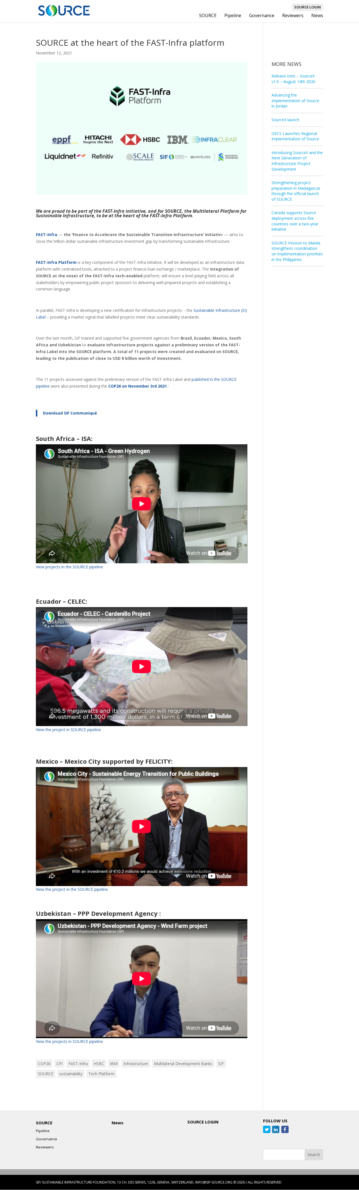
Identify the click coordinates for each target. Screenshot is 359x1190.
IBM (114, 1063)
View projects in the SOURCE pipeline (69, 566)
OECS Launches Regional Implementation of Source (295, 136)
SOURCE (208, 16)
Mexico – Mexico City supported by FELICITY (103, 761)
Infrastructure (135, 1063)
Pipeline (232, 16)
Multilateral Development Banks (183, 1063)
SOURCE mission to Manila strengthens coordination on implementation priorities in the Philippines (297, 251)
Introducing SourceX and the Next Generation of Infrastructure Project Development (297, 161)
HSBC (99, 1063)
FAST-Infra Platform (56, 262)
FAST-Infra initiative (124, 211)
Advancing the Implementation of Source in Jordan (295, 100)
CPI (59, 1063)
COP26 (44, 1063)
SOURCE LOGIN (307, 7)
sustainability (70, 1073)
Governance (261, 16)
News (317, 16)
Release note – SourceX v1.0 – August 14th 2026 (293, 78)
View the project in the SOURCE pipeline (72, 889)
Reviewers (292, 16)
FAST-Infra (78, 1063)
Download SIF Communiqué (70, 413)
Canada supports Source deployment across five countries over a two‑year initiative (294, 221)
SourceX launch (285, 119)
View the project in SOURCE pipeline (69, 729)
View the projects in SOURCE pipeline (69, 1041)
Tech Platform (101, 1073)
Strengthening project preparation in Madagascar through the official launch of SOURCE (295, 191)
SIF (221, 1063)
